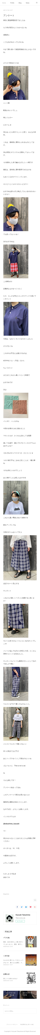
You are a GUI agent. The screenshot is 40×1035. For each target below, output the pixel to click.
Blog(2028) (6, 894)
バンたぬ (6, 937)
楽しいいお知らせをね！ (10, 978)
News (27, 3)
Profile (12, 3)
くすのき (6, 956)
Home (4, 3)
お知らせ (6, 974)
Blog (20, 3)
